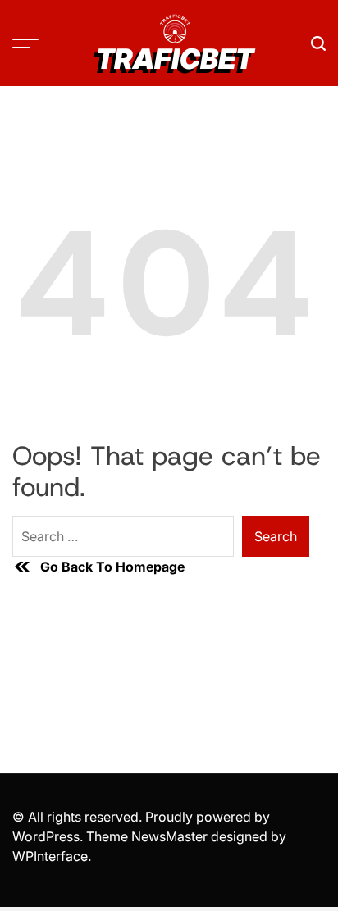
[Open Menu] (25, 43)
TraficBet (175, 59)
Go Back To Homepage (112, 566)
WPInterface (50, 856)
